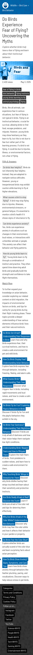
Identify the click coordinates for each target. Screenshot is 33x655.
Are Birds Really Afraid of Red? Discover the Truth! (16, 499)
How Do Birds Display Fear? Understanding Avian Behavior (16, 361)
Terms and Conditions (12, 592)
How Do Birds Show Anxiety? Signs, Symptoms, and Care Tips (15, 562)
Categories (7, 588)
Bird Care (23, 5)
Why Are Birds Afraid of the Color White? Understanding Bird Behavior (15, 520)
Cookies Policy (9, 601)
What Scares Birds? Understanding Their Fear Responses (14, 382)
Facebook (10, 615)
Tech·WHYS (13, 641)
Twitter (9, 619)
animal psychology (11, 101)
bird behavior (8, 93)
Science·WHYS (14, 628)
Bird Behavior (8, 10)
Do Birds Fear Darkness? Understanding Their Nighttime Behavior (16, 428)
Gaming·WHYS (14, 646)
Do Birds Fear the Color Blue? (15, 539)
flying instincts (22, 93)
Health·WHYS (13, 637)
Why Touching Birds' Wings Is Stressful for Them (15, 476)
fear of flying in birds (12, 89)
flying (23, 101)
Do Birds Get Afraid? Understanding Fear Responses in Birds (16, 336)
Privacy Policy (9, 597)
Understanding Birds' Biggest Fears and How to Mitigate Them (15, 451)
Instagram (10, 610)
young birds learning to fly (14, 97)
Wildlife (13, 5)
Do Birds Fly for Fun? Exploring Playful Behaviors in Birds (16, 407)
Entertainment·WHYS (17, 650)
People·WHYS (13, 632)
